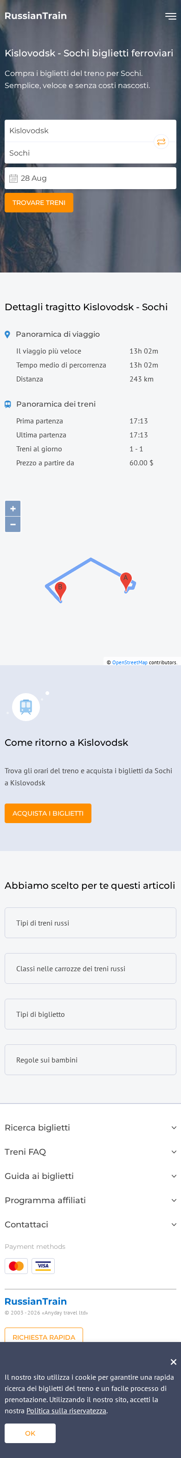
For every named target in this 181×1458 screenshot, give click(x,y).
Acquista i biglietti (48, 813)
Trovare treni (39, 202)
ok (30, 1433)
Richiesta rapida (44, 1337)
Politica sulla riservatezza (66, 1410)
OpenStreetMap (130, 662)
